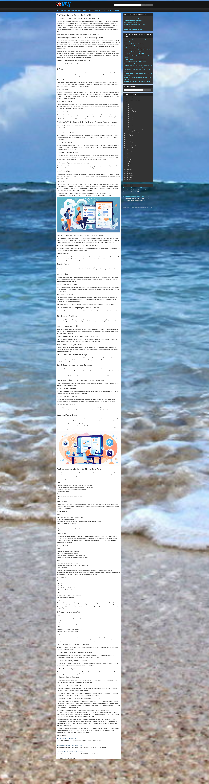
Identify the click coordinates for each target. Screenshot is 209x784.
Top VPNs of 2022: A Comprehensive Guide (135, 59)
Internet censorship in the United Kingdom (134, 24)
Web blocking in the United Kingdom (133, 29)
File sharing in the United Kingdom (132, 22)
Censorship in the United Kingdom (132, 18)
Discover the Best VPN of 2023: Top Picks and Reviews (71, 751)
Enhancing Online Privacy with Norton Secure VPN (137, 49)
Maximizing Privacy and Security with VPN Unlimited (137, 81)
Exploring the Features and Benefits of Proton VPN (70, 745)
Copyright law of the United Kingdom (133, 20)
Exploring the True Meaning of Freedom (134, 67)
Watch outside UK (128, 27)
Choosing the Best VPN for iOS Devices (134, 51)
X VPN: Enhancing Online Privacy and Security (136, 47)
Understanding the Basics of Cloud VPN (134, 53)
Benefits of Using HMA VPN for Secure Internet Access (138, 65)
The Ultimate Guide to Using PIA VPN (66, 738)
